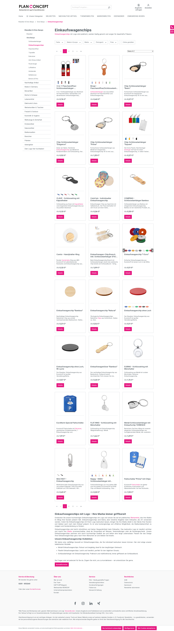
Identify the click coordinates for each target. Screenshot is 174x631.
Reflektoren (33, 75)
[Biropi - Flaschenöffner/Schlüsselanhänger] (104, 67)
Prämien (28, 140)
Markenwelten (30, 132)
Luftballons (32, 67)
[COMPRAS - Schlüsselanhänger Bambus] (138, 179)
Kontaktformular (61, 564)
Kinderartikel (29, 124)
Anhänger (127, 150)
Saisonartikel (29, 128)
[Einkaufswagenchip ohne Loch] (138, 291)
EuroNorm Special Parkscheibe (69, 423)
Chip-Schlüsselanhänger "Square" (135, 143)
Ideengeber (29, 145)
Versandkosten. (70, 611)
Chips (99, 318)
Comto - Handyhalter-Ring (67, 254)
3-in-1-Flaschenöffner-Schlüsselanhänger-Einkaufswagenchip (66, 87)
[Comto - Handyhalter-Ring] (70, 235)
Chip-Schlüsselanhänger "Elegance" (67, 143)
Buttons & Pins (33, 79)
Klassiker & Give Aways (34, 30)
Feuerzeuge (33, 64)
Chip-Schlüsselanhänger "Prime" (101, 143)
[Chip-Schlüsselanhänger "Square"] (138, 123)
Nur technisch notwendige (112, 628)
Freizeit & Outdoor (31, 112)
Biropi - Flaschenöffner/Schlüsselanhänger (103, 87)
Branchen (28, 136)
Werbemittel (134, 518)
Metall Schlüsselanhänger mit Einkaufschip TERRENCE (137, 424)
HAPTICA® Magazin (60, 585)
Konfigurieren (129, 628)
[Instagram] (83, 603)
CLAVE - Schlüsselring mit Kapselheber (67, 199)
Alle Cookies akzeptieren (146, 628)
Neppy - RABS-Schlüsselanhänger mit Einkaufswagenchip (100, 480)
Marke (87, 42)
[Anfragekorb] (154, 4)
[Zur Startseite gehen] (34, 7)
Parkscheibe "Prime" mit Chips (137, 479)
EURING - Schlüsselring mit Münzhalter (136, 368)
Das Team (57, 582)
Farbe (58, 42)
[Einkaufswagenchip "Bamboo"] (70, 291)
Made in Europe (72, 42)
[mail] (172, 32)
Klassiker (30, 34)
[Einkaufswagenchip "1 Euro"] (138, 235)
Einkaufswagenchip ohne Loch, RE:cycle (70, 368)
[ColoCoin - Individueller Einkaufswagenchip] (104, 179)
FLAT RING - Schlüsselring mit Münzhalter (103, 424)
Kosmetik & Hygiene (32, 116)
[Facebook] (75, 603)
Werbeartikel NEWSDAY (61, 587)
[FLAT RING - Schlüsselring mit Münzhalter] (104, 404)
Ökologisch (100, 42)
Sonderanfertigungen (96, 585)
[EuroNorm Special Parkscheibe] (70, 404)
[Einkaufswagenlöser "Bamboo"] (104, 348)
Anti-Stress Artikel (35, 60)
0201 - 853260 (24, 584)
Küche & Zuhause (31, 95)
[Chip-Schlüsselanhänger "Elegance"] (70, 123)
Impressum (127, 585)
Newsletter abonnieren (132, 587)
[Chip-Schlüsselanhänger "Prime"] (104, 123)
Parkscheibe (136, 484)
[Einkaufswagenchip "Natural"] (104, 291)
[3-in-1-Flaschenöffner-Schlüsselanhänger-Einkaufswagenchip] (70, 67)
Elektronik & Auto (31, 103)
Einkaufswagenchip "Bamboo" (69, 310)
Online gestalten (128, 42)
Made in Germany (31, 87)
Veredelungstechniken (96, 582)
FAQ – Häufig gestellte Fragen (99, 580)
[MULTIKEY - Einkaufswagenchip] (70, 460)
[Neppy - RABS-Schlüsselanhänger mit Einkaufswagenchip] (104, 460)
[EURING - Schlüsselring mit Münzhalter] (138, 348)
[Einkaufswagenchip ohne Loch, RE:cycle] (70, 348)
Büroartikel (29, 91)
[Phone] (172, 27)
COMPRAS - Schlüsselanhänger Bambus (136, 199)
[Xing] (98, 603)
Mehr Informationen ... (76, 628)
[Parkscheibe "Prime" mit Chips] (138, 460)
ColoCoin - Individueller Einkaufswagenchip (100, 199)
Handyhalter (66, 260)
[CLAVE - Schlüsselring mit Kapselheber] (70, 179)
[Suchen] (109, 7)
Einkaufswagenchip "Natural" (103, 310)
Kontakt (56, 592)
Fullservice (92, 587)
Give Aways (31, 37)
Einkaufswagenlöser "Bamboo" (103, 367)
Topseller (32, 52)
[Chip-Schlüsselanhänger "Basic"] (138, 67)
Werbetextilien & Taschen (34, 107)
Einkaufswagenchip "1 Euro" (136, 254)
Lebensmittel (29, 99)
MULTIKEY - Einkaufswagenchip (65, 480)
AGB (125, 580)
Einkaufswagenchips (36, 45)
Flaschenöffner (34, 49)
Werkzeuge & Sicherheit (33, 120)
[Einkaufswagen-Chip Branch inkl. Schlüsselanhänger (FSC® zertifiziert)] (104, 235)
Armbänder (32, 71)
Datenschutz (128, 582)
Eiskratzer (32, 56)
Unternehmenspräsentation (63, 590)
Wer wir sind (58, 580)
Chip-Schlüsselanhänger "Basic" (135, 87)
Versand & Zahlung (95, 590)
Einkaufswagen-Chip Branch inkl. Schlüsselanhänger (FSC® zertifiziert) (103, 255)
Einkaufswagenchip (62, 150)
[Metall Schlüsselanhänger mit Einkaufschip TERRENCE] (138, 404)
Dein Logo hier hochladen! (34, 149)
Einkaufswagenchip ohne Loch (137, 310)
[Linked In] (90, 603)
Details (60, 104)
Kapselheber (79, 204)
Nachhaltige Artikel (31, 83)
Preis (112, 42)
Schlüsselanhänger (35, 41)
